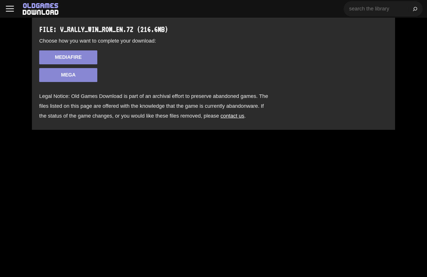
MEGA (68, 75)
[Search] (415, 8)
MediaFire (68, 57)
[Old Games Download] (40, 9)
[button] (10, 9)
